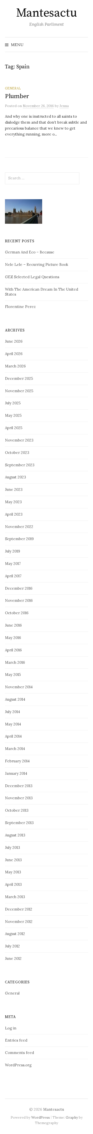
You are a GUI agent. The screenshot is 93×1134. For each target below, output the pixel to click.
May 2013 (13, 872)
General (13, 88)
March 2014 (15, 748)
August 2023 (15, 477)
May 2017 (13, 563)
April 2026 (14, 353)
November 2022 (19, 526)
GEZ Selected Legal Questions (32, 277)
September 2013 (19, 822)
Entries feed (16, 1040)
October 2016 (17, 612)
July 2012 (12, 946)
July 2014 (12, 711)
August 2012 (15, 933)
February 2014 (17, 761)
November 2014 (19, 687)
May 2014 (13, 724)
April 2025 (13, 427)
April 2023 (14, 514)
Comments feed (19, 1052)
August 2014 (15, 699)
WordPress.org (18, 1065)
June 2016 (13, 625)
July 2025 (13, 403)
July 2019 (12, 551)
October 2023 (17, 452)
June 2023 (14, 489)
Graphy (72, 1117)
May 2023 (13, 501)
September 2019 (19, 538)
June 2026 (14, 341)
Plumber (17, 96)
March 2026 (15, 366)
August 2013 (15, 835)
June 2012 (13, 958)
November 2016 (19, 600)
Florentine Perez (20, 306)
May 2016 (13, 637)
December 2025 (19, 378)
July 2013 (12, 847)
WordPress (40, 1117)
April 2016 (13, 650)
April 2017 (13, 576)
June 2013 (13, 859)
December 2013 (18, 785)
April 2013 (13, 884)
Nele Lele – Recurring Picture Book (36, 264)
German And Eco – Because (29, 252)
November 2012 (18, 921)
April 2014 (13, 736)
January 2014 (16, 773)
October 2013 (17, 810)
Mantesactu (46, 13)
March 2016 (15, 662)
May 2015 (13, 674)
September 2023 (19, 465)
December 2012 (18, 909)
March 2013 (15, 896)
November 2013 (19, 798)
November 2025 (19, 390)
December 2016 (18, 588)
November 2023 (19, 440)
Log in (10, 1028)
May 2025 (13, 415)
